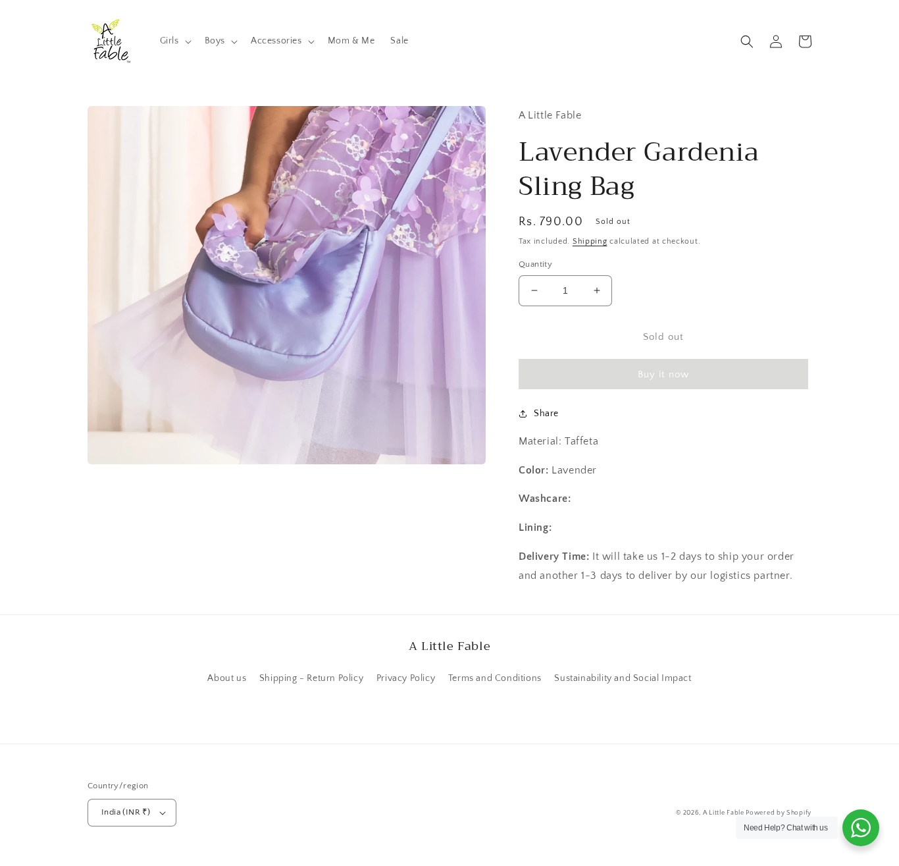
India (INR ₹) (125, 812)
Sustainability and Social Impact (622, 678)
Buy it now (663, 374)
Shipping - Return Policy (311, 678)
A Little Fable (724, 813)
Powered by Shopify (778, 813)
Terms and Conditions (495, 678)
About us (226, 678)
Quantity (535, 264)
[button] (174, 41)
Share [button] (546, 413)
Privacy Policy (405, 678)
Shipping (590, 241)
